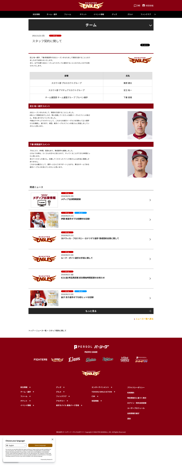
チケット (83, 14)
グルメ (130, 14)
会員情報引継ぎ (133, 413)
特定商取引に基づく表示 (136, 398)
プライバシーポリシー (136, 387)
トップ (31, 330)
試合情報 (36, 14)
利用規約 (130, 392)
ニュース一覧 (41, 330)
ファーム (67, 14)
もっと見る (91, 311)
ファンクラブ (146, 14)
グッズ (114, 14)
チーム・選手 (52, 14)
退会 (129, 418)
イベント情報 (99, 14)
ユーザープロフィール (136, 408)
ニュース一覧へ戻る (145, 318)
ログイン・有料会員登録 (136, 403)
